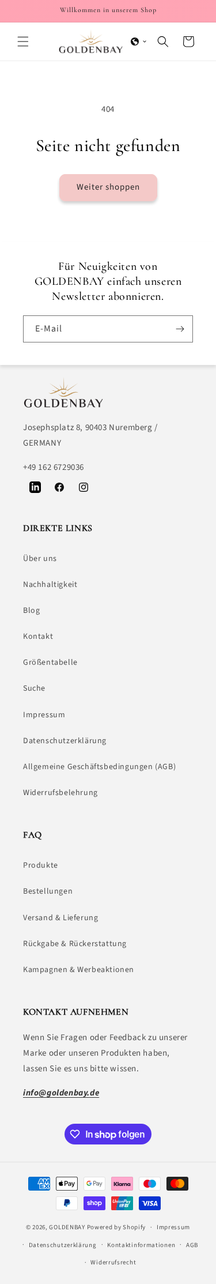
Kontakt (38, 636)
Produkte (40, 865)
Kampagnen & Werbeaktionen (78, 970)
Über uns (40, 558)
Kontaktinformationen (141, 1245)
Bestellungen (48, 891)
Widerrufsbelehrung (60, 793)
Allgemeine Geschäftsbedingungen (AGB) (99, 767)
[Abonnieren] (179, 328)
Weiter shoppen (108, 187)
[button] (23, 41)
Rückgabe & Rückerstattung (75, 944)
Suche (34, 688)
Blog (31, 610)
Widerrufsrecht (113, 1262)
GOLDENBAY (67, 1227)
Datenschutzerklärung (65, 741)
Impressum (44, 715)
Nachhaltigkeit (50, 584)
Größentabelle (50, 662)
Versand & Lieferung (60, 918)
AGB (192, 1245)
